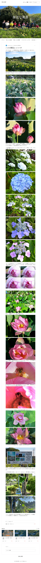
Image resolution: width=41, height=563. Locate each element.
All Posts (3, 39)
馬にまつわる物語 (9, 39)
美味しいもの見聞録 (16, 39)
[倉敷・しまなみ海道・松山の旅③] (7, 533)
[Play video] (20, 419)
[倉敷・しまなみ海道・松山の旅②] (20, 533)
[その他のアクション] (34, 45)
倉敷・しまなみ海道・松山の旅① (33, 538)
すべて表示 (38, 528)
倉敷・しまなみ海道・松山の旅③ (7, 538)
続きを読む (33, 39)
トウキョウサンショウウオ (26, 39)
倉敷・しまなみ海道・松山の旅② (20, 538)
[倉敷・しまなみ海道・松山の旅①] (33, 533)
